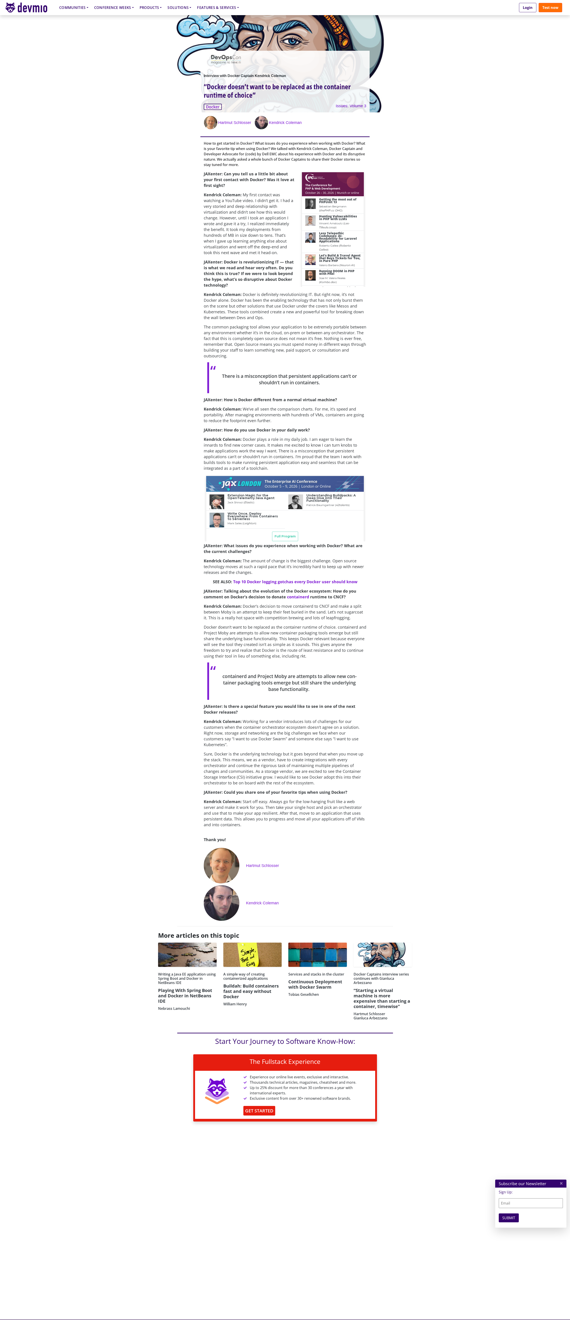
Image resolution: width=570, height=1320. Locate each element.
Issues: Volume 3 (351, 106)
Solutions (178, 7)
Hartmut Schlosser (234, 122)
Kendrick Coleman (285, 122)
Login (528, 7)
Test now (550, 7)
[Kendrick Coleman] (262, 122)
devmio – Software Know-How (29, 7)
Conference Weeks (112, 7)
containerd (298, 596)
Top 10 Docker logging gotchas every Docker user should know (295, 581)
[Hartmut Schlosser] (211, 122)
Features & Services (216, 7)
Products (149, 7)
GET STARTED (259, 1111)
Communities (72, 7)
